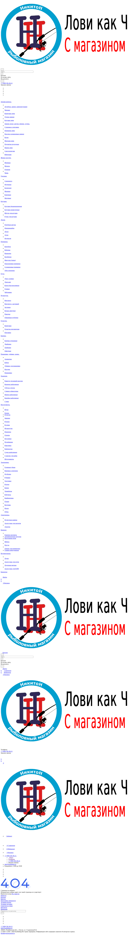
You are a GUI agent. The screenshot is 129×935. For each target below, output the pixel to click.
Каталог (3, 897)
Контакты (4, 907)
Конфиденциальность (8, 933)
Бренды (3, 899)
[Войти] (1, 757)
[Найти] (2, 81)
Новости (3, 895)
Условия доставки (6, 904)
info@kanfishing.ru (10, 864)
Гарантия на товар (7, 906)
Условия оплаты (6, 902)
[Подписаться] (2, 913)
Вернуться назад (6, 894)
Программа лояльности (8, 900)
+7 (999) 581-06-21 (7, 83)
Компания (4, 909)
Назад (11, 857)
